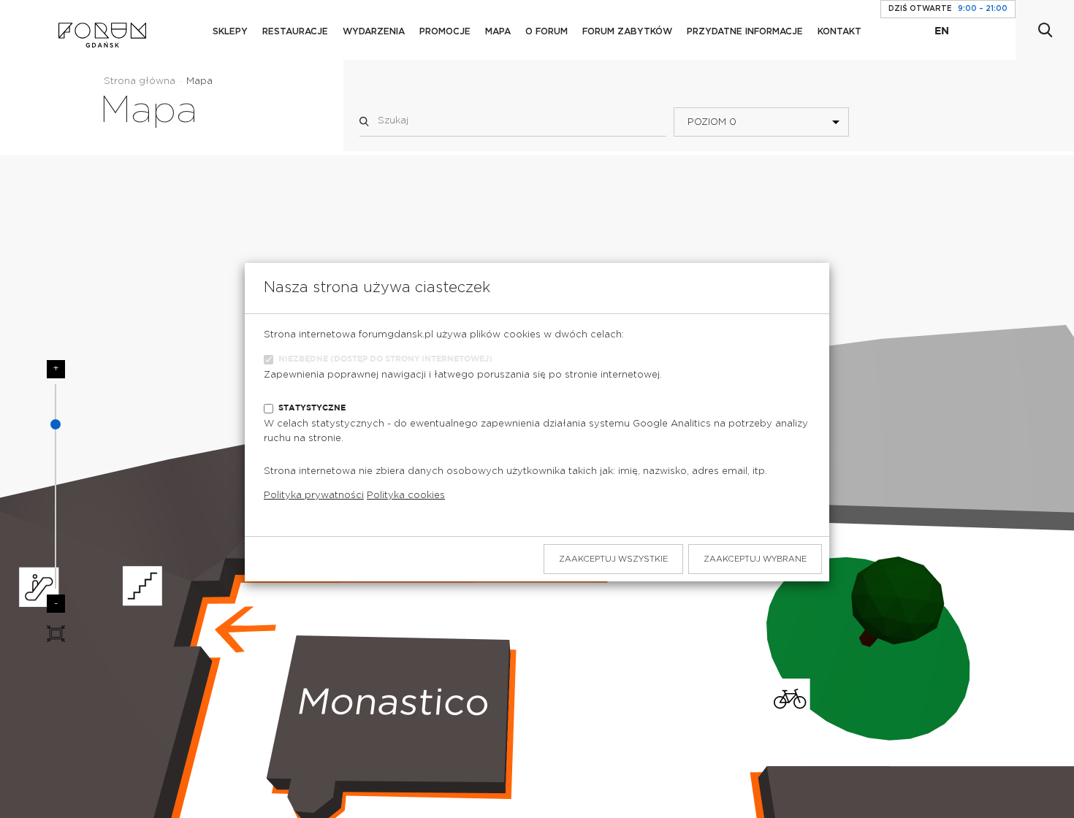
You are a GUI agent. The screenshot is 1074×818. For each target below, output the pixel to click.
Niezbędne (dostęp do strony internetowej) (385, 359)
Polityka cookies (406, 495)
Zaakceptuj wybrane (755, 559)
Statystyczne (312, 408)
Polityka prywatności (314, 495)
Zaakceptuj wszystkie (613, 559)
